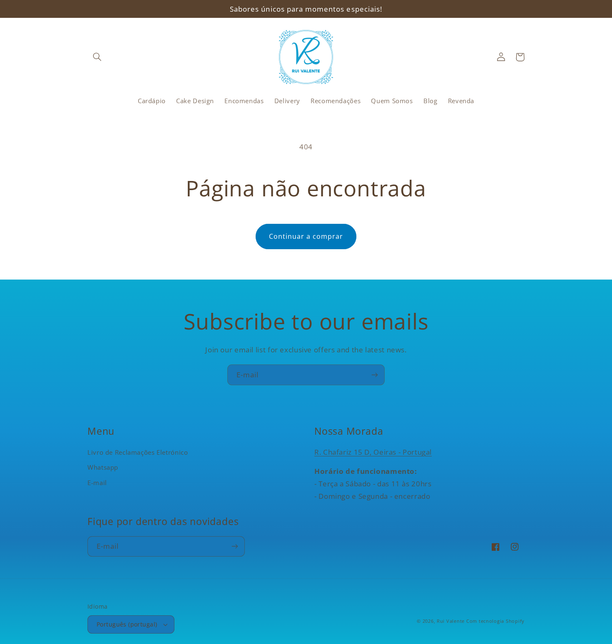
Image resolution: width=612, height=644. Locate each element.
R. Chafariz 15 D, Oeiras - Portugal (373, 452)
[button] (97, 57)
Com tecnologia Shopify (495, 621)
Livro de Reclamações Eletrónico (137, 452)
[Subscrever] (374, 374)
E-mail (97, 482)
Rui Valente (451, 621)
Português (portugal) (127, 624)
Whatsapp (102, 467)
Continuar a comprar (306, 236)
